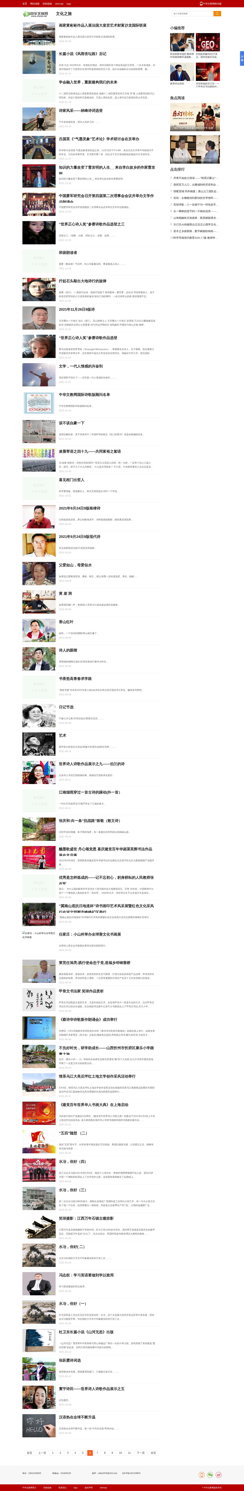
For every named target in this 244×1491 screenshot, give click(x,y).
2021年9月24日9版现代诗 (79, 537)
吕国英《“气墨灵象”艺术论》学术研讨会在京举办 (99, 139)
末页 (153, 1452)
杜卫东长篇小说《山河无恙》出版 (86, 1332)
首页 (24, 3)
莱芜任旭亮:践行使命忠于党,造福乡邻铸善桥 (94, 963)
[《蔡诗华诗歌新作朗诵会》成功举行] (39, 1028)
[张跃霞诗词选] (39, 1369)
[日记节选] (39, 715)
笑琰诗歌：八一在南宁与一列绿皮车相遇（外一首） (204, 204)
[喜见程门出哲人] (39, 488)
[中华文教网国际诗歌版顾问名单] (39, 403)
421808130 (66, 1473)
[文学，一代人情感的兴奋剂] (39, 374)
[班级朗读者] (39, 261)
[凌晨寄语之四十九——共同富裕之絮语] (39, 460)
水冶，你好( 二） (73, 1247)
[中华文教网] (35, 16)
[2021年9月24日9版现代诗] (39, 545)
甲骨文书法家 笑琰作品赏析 (81, 991)
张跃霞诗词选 (70, 1360)
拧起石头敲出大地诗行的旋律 (82, 281)
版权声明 (89, 1488)
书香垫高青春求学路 (75, 679)
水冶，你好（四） (73, 1161)
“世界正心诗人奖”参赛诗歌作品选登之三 (92, 224)
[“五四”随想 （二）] (39, 1141)
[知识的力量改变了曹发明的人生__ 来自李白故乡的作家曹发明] (39, 176)
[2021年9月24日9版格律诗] (39, 516)
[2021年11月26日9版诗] (39, 318)
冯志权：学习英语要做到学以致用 (86, 1275)
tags (69, 3)
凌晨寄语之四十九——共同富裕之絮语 (90, 451)
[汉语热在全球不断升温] (39, 1425)
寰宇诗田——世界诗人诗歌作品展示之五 (92, 1389)
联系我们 (63, 1488)
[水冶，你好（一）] (39, 1312)
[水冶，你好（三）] (39, 1198)
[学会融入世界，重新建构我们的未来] (39, 90)
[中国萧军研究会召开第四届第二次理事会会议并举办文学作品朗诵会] (39, 204)
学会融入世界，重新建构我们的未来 (88, 82)
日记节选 (66, 707)
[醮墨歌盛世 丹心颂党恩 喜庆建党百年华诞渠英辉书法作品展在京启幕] (39, 857)
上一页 (42, 1452)
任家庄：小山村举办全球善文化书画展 (90, 934)
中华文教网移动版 (212, 3)
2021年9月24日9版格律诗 (79, 508)
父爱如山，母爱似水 (75, 565)
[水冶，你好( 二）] (39, 1255)
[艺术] (39, 744)
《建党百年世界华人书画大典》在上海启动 (93, 1105)
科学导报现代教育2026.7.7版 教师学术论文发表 (201, 237)
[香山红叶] (39, 630)
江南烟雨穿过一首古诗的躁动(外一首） (90, 792)
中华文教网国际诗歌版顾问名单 (84, 395)
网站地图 (35, 3)
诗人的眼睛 (68, 650)
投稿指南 (47, 3)
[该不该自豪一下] (39, 431)
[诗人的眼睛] (39, 658)
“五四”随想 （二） (74, 1133)
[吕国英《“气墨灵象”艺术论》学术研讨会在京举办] (39, 147)
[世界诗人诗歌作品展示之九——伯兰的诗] (39, 772)
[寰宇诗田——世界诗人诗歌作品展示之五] (39, 1397)
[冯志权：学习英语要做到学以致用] (39, 1283)
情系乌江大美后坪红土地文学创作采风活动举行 (97, 1076)
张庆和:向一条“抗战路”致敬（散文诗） (90, 821)
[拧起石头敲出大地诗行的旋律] (39, 289)
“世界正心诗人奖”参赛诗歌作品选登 (88, 338)
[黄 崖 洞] (39, 602)
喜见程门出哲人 (71, 480)
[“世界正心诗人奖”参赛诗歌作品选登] (39, 346)
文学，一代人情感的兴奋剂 (81, 366)
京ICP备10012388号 (131, 1473)
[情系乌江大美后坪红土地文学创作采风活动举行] (39, 1084)
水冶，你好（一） (73, 1303)
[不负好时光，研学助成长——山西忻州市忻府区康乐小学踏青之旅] (39, 1056)
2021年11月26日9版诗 (77, 309)
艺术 (62, 735)
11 (129, 1452)
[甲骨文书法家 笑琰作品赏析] (39, 999)
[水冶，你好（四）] (39, 1170)
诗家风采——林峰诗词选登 (81, 110)
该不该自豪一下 (71, 423)
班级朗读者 (68, 252)
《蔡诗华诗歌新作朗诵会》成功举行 (88, 1019)
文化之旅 (64, 13)
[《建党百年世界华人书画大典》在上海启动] (39, 1113)
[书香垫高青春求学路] (39, 687)
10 (120, 1452)
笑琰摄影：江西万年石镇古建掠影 (86, 1218)
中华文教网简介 (29, 1488)
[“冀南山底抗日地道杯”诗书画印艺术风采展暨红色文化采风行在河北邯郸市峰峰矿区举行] (39, 914)
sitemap (59, 3)
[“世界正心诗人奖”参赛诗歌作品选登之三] (39, 232)
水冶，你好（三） (73, 1190)
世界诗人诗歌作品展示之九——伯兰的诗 (92, 764)
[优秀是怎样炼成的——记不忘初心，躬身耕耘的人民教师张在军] (39, 886)
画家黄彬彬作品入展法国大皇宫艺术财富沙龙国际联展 (103, 25)
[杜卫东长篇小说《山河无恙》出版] (39, 1340)
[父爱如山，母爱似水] (39, 573)
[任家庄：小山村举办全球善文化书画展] (39, 942)
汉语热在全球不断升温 (77, 1417)
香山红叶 (66, 622)
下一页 (141, 1452)
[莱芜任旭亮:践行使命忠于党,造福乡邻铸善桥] (39, 971)
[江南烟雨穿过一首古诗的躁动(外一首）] (39, 800)
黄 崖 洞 (65, 593)
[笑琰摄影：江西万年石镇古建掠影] (39, 1227)
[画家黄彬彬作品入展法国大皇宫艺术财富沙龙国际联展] (39, 34)
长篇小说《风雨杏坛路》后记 (82, 54)
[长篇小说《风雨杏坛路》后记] (39, 62)
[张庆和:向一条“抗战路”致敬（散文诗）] (39, 829)
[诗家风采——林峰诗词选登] (39, 119)
